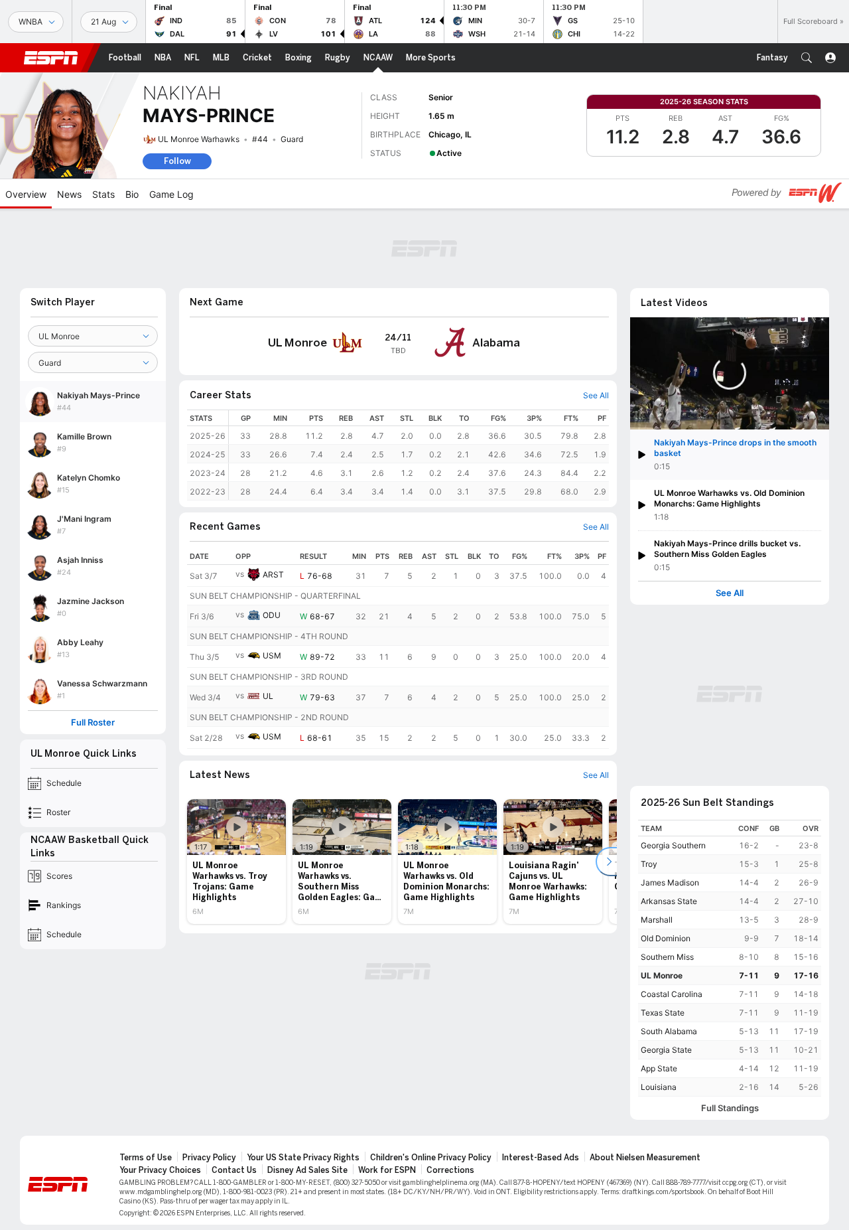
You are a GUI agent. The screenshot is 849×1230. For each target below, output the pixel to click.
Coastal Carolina (671, 994)
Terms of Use (145, 1157)
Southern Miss (667, 957)
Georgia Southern (673, 845)
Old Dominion (665, 938)
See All (730, 593)
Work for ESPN (387, 1170)
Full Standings (730, 1108)
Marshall (657, 920)
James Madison (670, 882)
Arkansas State (669, 901)
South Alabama (669, 1031)
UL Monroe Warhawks (198, 139)
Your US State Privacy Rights (303, 1157)
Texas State (663, 1013)
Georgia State (666, 1050)
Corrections (450, 1170)
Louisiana (659, 1087)
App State (659, 1068)
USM (272, 655)
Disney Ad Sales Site (307, 1170)
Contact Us (234, 1170)
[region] (419, 455)
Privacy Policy (209, 1157)
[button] (806, 57)
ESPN (51, 57)
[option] (236, 861)
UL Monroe (662, 975)
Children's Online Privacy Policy (430, 1157)
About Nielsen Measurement (645, 1157)
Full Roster (93, 723)
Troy (649, 864)
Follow (177, 161)
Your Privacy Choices (160, 1170)
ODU (272, 615)
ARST (273, 574)
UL (268, 696)
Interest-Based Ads (540, 1157)
